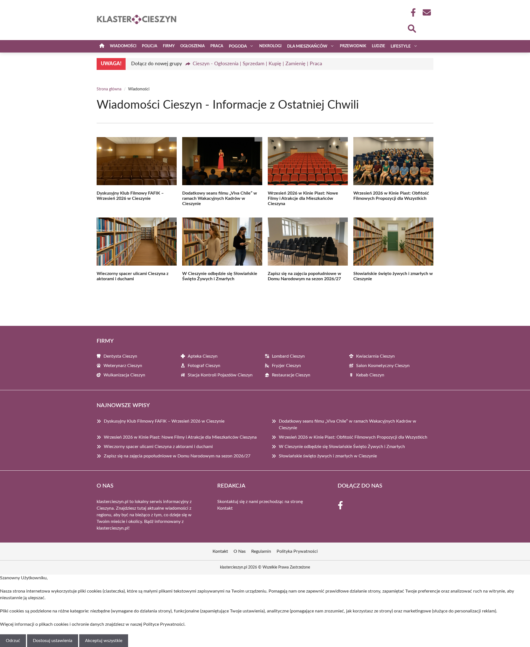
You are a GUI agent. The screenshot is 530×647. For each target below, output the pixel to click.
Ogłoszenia (192, 46)
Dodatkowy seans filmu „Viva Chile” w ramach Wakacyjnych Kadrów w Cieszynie (219, 198)
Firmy (169, 46)
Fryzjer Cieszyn (286, 365)
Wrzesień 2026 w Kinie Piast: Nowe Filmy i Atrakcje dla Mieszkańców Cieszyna (303, 198)
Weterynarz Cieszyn (123, 365)
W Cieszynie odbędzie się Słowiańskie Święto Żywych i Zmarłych (342, 446)
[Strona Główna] (102, 46)
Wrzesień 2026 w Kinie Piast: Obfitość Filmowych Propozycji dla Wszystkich (353, 437)
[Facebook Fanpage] (411, 12)
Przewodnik (353, 46)
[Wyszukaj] (411, 28)
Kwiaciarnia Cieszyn (375, 356)
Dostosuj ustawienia (52, 640)
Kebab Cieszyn (370, 375)
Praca (216, 46)
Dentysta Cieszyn (120, 356)
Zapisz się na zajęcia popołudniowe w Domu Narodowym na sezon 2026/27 (177, 456)
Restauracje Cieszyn (291, 375)
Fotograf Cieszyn (204, 365)
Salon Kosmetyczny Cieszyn (383, 365)
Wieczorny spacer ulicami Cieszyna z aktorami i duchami (158, 446)
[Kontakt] (426, 12)
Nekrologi (270, 46)
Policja (149, 46)
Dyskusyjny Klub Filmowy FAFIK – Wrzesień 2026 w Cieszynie (164, 421)
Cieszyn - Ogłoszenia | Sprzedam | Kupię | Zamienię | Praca (257, 63)
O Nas (240, 551)
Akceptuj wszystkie (103, 640)
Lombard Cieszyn (288, 356)
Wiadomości (123, 46)
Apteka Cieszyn (203, 356)
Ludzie (378, 46)
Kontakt (225, 508)
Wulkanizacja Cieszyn (124, 375)
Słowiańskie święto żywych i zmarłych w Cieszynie (328, 456)
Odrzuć (13, 640)
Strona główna (109, 89)
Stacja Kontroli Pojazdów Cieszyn (220, 375)
